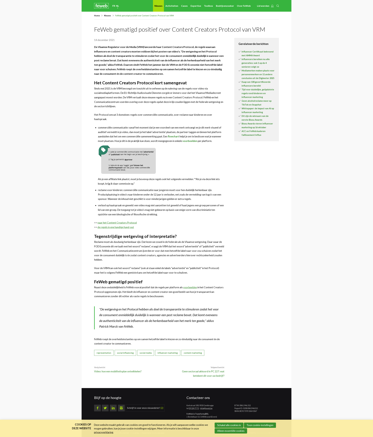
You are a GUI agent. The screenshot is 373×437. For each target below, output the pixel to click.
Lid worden (263, 5)
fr (113, 5)
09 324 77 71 (194, 408)
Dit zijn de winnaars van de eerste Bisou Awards (255, 118)
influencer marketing (168, 352)
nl (117, 5)
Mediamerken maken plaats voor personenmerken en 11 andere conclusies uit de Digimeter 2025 (258, 74)
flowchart (173, 136)
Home (97, 15)
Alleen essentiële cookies (230, 430)
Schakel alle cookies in (229, 425)
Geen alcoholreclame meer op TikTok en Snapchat (256, 103)
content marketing (193, 352)
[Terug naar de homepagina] (101, 5)
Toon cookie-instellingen (260, 425)
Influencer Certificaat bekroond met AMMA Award (257, 53)
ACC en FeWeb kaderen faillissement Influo (253, 133)
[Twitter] (105, 408)
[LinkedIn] (113, 408)
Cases (184, 5)
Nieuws (158, 5)
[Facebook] (97, 408)
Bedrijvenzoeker (225, 5)
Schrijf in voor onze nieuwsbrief (143, 408)
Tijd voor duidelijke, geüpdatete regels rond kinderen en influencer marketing (258, 93)
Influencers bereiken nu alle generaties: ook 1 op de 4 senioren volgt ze (256, 63)
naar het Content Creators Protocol (117, 222)
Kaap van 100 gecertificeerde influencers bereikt (256, 84)
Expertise (196, 5)
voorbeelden (189, 140)
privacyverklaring (103, 432)
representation (104, 352)
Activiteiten (171, 5)
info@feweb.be (206, 408)
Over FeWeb (244, 5)
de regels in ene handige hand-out (115, 227)
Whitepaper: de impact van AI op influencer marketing (258, 110)
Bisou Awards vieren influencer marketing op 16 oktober (257, 125)
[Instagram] (121, 408)
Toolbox (208, 5)
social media (146, 352)
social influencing (125, 352)
